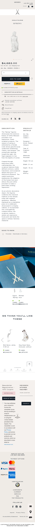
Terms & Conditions (26, 516)
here (8, 114)
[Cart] (32, 6)
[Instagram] (17, 506)
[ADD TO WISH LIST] (32, 79)
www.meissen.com (8, 444)
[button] (13, 59)
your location (25, 392)
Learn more (25, 96)
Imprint (12, 512)
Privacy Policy (20, 512)
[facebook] (14, 506)
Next (32, 340)
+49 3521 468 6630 (28, 4)
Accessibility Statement (10, 516)
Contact (25, 6)
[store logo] (17, 2)
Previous (2, 340)
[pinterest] (21, 506)
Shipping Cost (16, 65)
